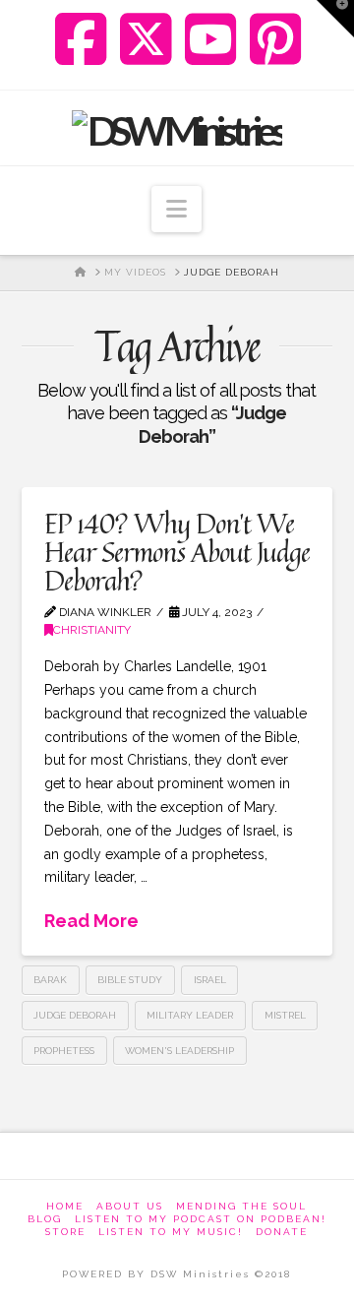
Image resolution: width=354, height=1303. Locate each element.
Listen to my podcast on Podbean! (200, 1218)
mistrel (285, 1015)
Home (65, 1206)
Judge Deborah (74, 1015)
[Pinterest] (276, 39)
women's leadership (179, 1050)
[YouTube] (211, 39)
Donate (282, 1231)
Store (65, 1231)
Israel (210, 979)
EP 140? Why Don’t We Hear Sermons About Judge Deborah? (177, 552)
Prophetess (63, 1050)
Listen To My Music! (170, 1231)
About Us (129, 1206)
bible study (129, 979)
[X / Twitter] (146, 39)
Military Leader (190, 1015)
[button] (176, 209)
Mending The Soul (241, 1206)
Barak (50, 979)
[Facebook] (81, 39)
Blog (45, 1218)
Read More (91, 920)
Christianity (92, 630)
